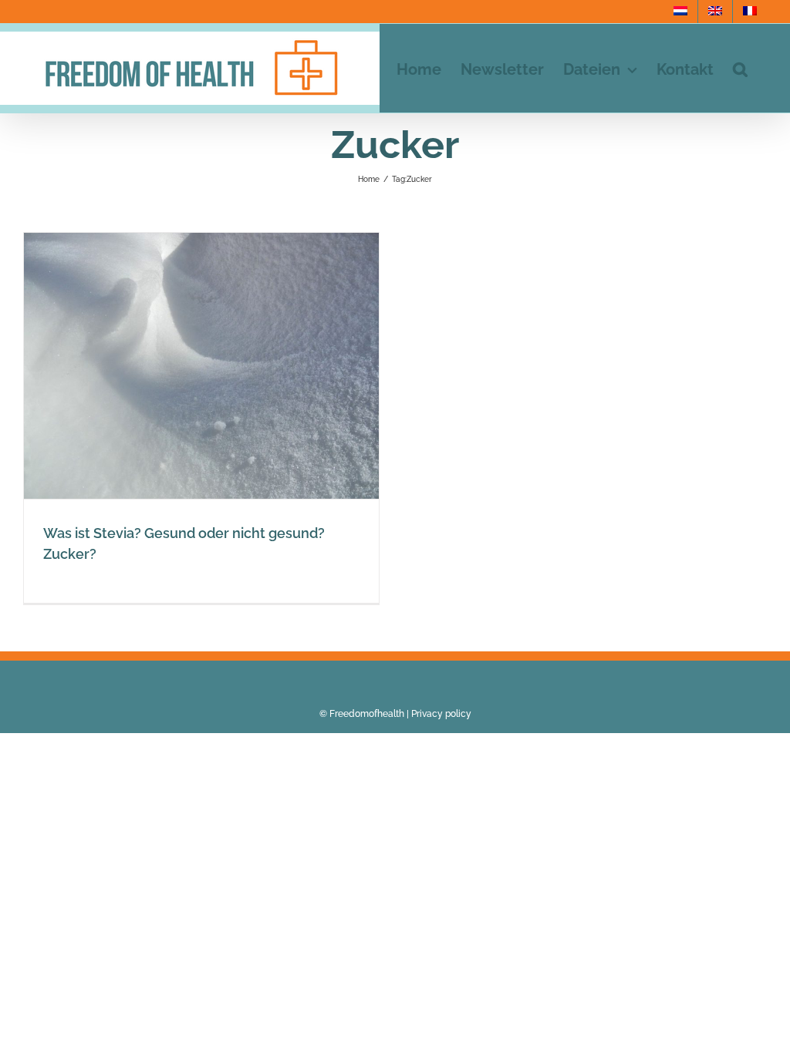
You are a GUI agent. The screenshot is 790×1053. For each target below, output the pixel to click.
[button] (740, 68)
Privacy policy (441, 713)
